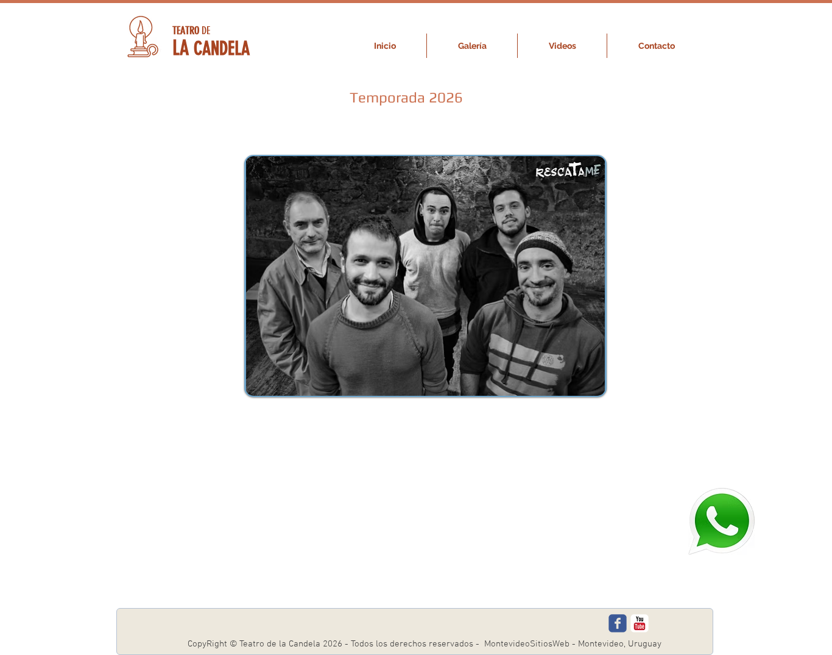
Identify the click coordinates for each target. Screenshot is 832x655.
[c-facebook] (617, 623)
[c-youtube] (639, 623)
